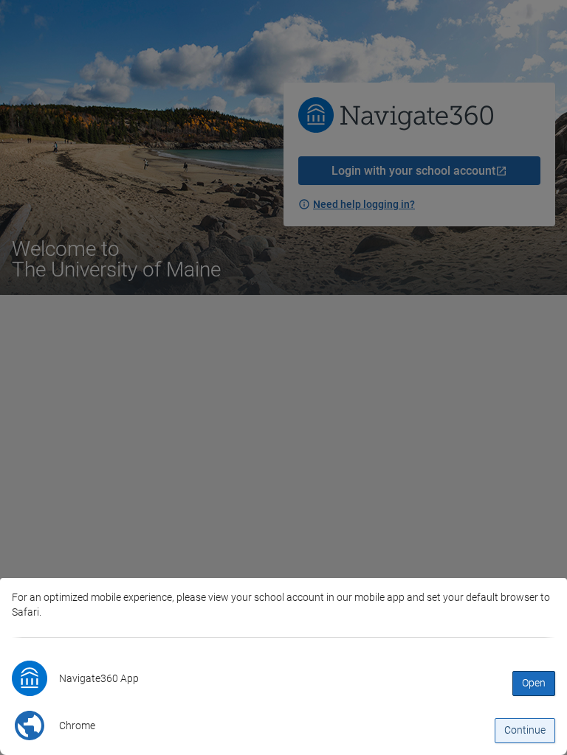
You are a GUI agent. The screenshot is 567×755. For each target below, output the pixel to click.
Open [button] (534, 683)
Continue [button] (525, 730)
